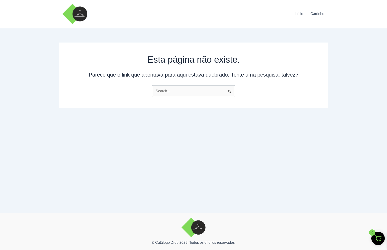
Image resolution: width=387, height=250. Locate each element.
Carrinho (317, 14)
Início (299, 14)
